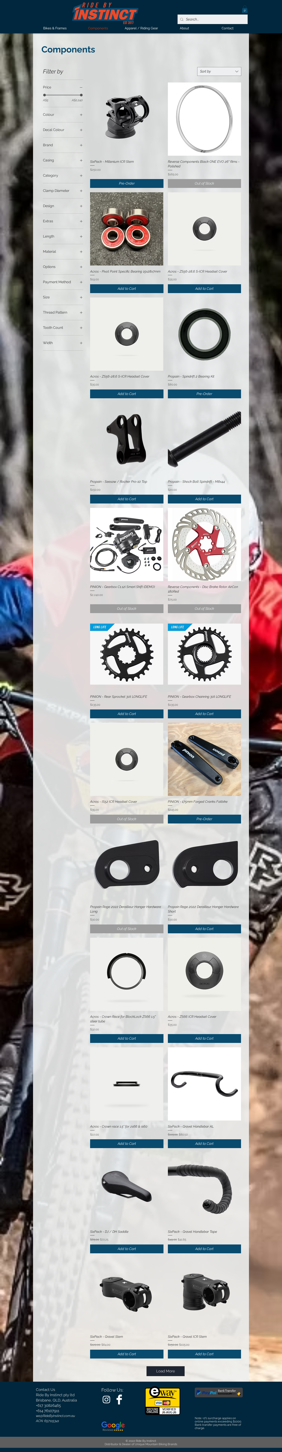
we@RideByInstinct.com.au (55, 1416)
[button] (245, 9)
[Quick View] (126, 119)
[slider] (44, 95)
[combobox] (219, 71)
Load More (165, 1371)
